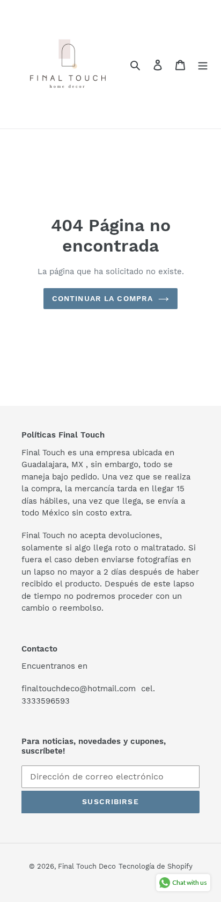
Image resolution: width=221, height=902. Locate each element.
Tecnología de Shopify (156, 866)
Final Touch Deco (87, 866)
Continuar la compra (102, 298)
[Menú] (202, 64)
